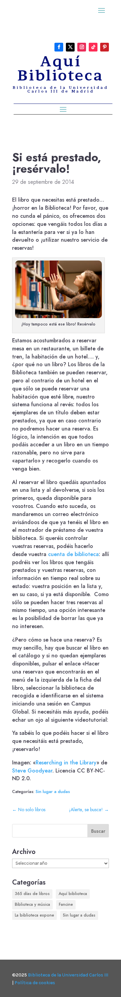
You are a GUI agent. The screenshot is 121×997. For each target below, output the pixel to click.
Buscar (98, 831)
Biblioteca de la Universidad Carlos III (68, 975)
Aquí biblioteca (72, 894)
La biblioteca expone (34, 915)
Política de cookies (34, 983)
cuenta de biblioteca (73, 554)
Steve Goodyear (32, 771)
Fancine (66, 904)
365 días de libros (32, 894)
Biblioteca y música (32, 904)
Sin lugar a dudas (53, 791)
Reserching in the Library (66, 762)
